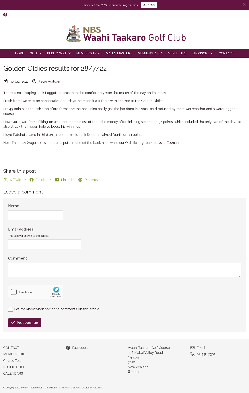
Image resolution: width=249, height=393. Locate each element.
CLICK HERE (149, 4)
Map (135, 372)
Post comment (27, 322)
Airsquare (98, 387)
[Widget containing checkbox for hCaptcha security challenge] (35, 292)
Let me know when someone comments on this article (56, 309)
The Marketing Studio (68, 387)
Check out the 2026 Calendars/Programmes (110, 5)
